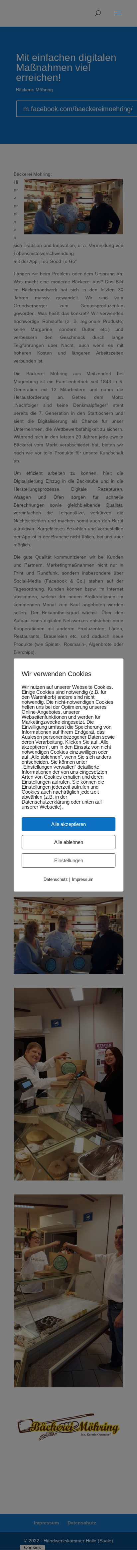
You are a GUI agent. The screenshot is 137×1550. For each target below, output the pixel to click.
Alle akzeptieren (68, 824)
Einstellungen (68, 860)
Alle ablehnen (68, 842)
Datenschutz (56, 879)
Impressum (82, 879)
